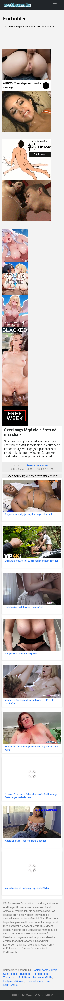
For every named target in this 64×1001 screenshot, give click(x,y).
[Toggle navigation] (54, 4)
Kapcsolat (15, 995)
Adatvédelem (48, 995)
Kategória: (20, 465)
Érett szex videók (37, 465)
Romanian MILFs (42, 977)
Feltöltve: (14, 468)
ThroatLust (9, 977)
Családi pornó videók (45, 970)
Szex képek (10, 973)
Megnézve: (42, 468)
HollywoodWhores (13, 981)
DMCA (37, 995)
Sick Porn (24, 977)
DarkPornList (10, 985)
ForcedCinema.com (39, 981)
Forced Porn (41, 973)
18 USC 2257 (27, 995)
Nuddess (25, 973)
